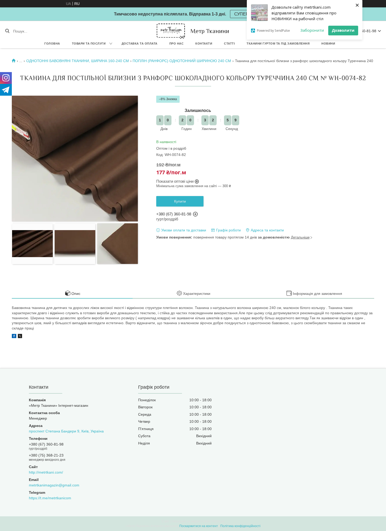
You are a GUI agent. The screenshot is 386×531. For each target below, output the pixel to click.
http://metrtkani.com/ (46, 472)
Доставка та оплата (140, 43)
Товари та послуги (89, 43)
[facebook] (14, 337)
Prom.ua (218, 521)
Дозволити (343, 30)
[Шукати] (7, 31)
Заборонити (312, 30)
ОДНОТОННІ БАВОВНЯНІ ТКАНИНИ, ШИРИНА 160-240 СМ (77, 61)
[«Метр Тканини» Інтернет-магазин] (171, 31)
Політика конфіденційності (240, 526)
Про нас (176, 43)
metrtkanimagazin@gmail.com (54, 485)
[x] (20, 337)
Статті (229, 43)
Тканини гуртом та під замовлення (278, 43)
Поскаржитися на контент (198, 526)
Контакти (203, 43)
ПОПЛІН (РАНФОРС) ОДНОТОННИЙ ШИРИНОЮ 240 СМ (182, 61)
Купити (180, 201)
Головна (52, 43)
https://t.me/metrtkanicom (50, 498)
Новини (328, 43)
